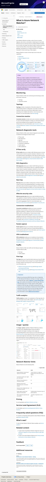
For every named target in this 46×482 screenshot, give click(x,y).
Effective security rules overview (23, 202)
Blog (16, 479)
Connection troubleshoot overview (31, 219)
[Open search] (40, 10)
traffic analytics (39, 299)
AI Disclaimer (3, 479)
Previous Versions (10, 479)
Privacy (25, 479)
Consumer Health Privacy (34, 479)
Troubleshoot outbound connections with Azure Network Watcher (30, 221)
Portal (32, 12)
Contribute (21, 479)
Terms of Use (3, 481)
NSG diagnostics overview (31, 175)
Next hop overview (20, 189)
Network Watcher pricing (31, 402)
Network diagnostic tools (22, 32)
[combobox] (7, 18)
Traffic (18, 34)
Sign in (43, 9)
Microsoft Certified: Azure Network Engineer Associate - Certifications (29, 463)
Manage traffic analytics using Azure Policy (25, 301)
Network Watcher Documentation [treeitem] (5, 21)
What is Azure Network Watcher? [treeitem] (7, 27)
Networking (21, 16)
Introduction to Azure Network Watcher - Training (26, 456)
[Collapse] (14, 16)
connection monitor (36, 214)
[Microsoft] (2, 10)
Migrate (31, 280)
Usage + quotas (20, 35)
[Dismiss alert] (44, 2)
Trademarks (9, 481)
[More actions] (44, 17)
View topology (35, 113)
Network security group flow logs (25, 266)
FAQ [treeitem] (4, 29)
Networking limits (20, 334)
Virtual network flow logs (23, 269)
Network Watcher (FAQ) (23, 417)
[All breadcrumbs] (17, 17)
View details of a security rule (38, 202)
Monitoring (19, 31)
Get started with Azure (39, 12)
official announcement (34, 291)
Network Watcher (28, 16)
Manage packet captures (27, 231)
